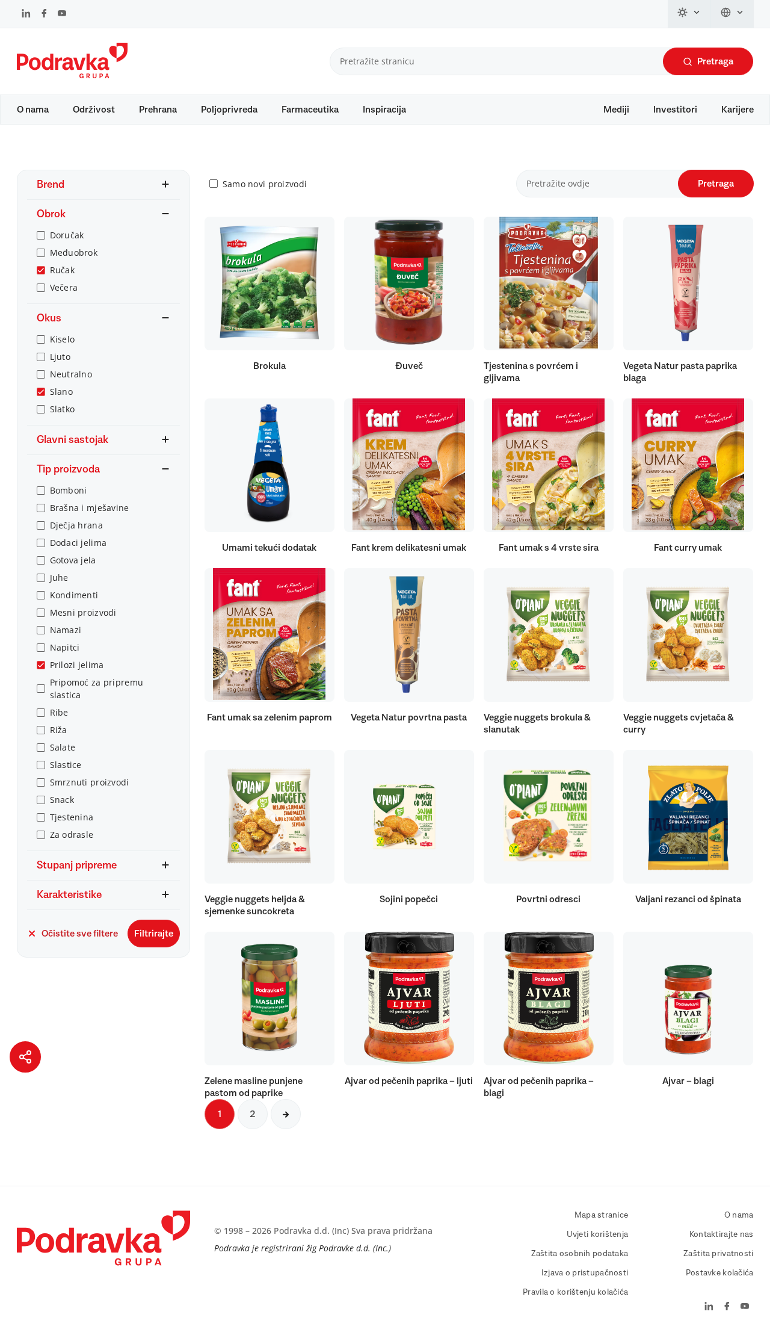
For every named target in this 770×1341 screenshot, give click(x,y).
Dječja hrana (76, 525)
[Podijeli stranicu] (25, 1057)
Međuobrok (74, 252)
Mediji (616, 109)
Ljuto (60, 356)
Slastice (66, 764)
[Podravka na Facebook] (44, 14)
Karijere (737, 109)
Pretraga (715, 61)
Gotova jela (73, 560)
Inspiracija (384, 109)
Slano (61, 391)
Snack (62, 799)
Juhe (59, 577)
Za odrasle (72, 834)
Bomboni (68, 490)
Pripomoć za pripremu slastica (97, 689)
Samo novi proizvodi (265, 184)
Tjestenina (72, 817)
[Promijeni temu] (689, 14)
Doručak (67, 235)
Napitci (65, 647)
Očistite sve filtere (80, 933)
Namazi (66, 630)
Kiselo (62, 339)
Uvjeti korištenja (598, 1234)
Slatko (62, 409)
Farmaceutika (310, 109)
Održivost (94, 109)
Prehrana (158, 109)
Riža (58, 730)
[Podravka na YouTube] (62, 14)
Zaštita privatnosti (718, 1254)
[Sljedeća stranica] (286, 1114)
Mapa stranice (601, 1215)
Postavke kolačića (720, 1273)
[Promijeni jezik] (732, 14)
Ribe (59, 712)
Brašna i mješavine (89, 507)
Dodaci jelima (78, 542)
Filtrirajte (153, 933)
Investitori (675, 109)
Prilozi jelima (77, 664)
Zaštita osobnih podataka (580, 1254)
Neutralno (71, 374)
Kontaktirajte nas (721, 1234)
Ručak (62, 270)
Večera (64, 287)
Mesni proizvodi (83, 612)
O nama (33, 109)
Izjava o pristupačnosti (584, 1273)
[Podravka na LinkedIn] (26, 14)
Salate (63, 747)
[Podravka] (72, 75)
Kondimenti (74, 595)
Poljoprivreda (229, 109)
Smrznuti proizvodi (89, 782)
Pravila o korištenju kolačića (575, 1292)
